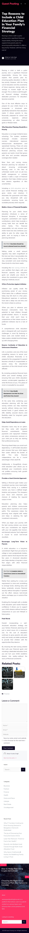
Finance (6, 694)
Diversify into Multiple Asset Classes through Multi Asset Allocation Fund (13, 846)
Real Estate (7, 804)
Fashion (6, 789)
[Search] (23, 769)
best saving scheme (18, 268)
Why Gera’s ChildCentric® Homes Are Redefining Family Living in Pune (13, 854)
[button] (21, 3)
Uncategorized (8, 807)
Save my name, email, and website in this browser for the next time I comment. (15, 740)
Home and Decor (9, 798)
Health (6, 795)
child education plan (18, 188)
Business (7, 786)
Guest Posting (10, 3)
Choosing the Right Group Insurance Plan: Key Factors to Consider (14, 883)
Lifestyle (6, 801)
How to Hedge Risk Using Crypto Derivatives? (12, 870)
